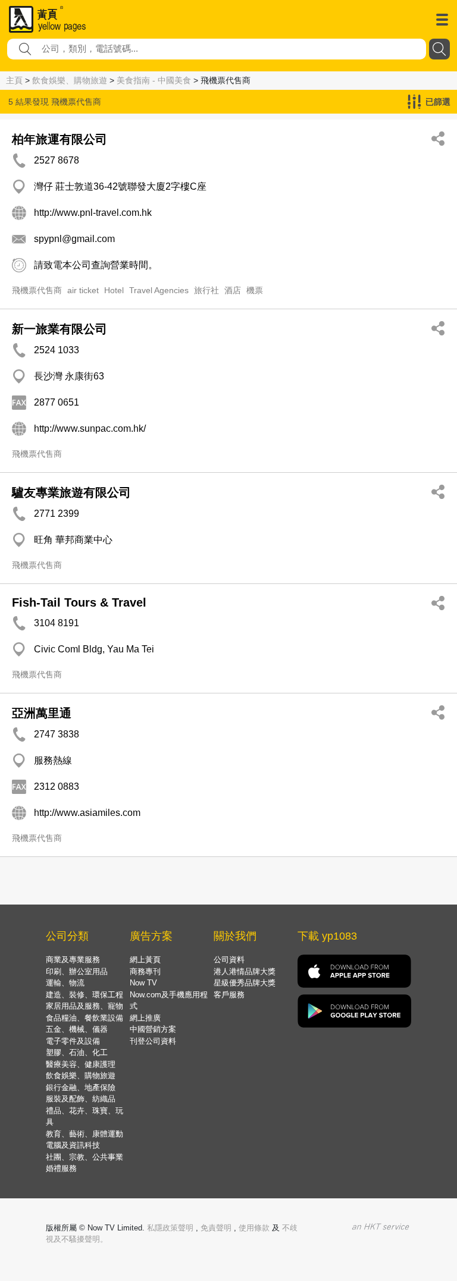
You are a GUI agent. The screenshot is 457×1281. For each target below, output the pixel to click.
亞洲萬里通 (41, 713)
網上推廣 (145, 1017)
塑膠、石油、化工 (77, 1052)
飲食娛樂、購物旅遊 (69, 80)
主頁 (14, 80)
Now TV (143, 982)
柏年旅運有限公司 (59, 139)
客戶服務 (229, 994)
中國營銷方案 (153, 1029)
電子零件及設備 (73, 1041)
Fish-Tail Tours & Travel (79, 602)
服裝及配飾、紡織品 (80, 1098)
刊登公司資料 (153, 1041)
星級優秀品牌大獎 (245, 982)
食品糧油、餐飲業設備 (84, 1017)
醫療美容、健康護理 (80, 1064)
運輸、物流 (65, 982)
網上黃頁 (145, 959)
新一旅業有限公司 (59, 328)
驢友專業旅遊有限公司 (71, 492)
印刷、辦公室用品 (77, 971)
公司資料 (229, 959)
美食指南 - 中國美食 (154, 80)
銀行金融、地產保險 (80, 1087)
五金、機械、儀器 (77, 1029)
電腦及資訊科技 (73, 1145)
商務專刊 (145, 971)
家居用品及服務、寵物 (84, 1005)
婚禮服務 (61, 1168)
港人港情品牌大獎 (245, 971)
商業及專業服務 (73, 959)
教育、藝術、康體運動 (84, 1133)
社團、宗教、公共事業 (84, 1157)
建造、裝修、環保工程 (84, 994)
